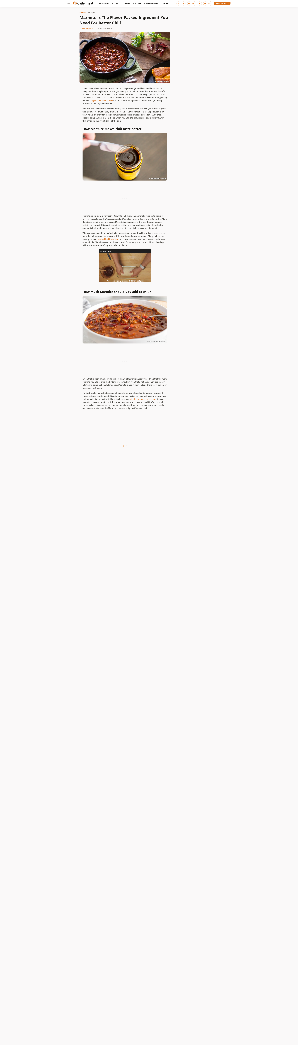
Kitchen (126, 3)
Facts (165, 3)
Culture (137, 3)
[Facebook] (178, 3)
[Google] (205, 3)
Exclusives (104, 3)
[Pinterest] (189, 3)
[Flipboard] (200, 3)
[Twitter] (184, 3)
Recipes (115, 3)
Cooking (91, 13)
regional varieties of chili (102, 100)
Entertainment (151, 3)
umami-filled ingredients (108, 239)
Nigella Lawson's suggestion (142, 399)
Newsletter (223, 3)
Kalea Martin (86, 28)
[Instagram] (194, 3)
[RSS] (210, 3)
